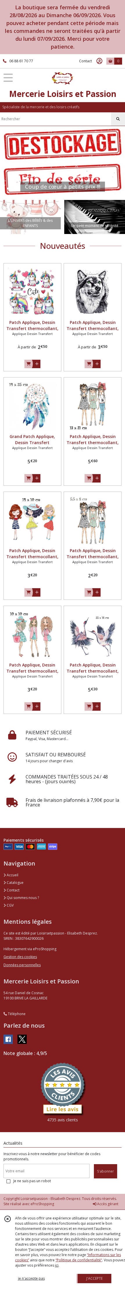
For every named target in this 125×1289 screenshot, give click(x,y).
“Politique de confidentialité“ (79, 1260)
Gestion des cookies (20, 956)
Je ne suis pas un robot (32, 1180)
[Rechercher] (118, 119)
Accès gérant (107, 1203)
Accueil (12, 875)
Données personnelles (22, 964)
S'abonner (105, 1171)
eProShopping (42, 1203)
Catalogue (15, 882)
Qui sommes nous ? (22, 897)
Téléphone (16, 1013)
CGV (10, 905)
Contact (85, 60)
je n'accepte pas (31, 1278)
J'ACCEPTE (94, 1278)
